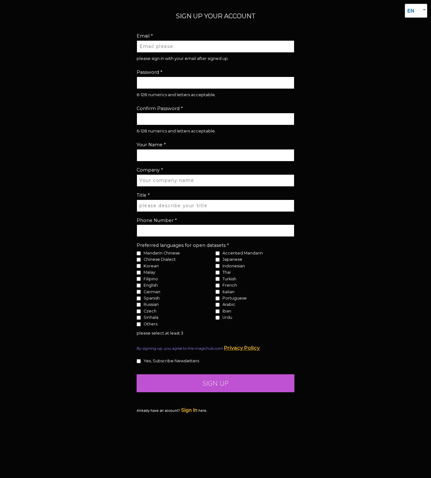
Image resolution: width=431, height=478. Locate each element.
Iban (226, 311)
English (151, 285)
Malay (149, 273)
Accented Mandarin (242, 253)
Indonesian (233, 266)
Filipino (151, 279)
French (229, 285)
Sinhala (151, 318)
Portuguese (234, 298)
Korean (151, 266)
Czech (150, 311)
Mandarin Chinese (162, 253)
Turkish (229, 279)
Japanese (232, 260)
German (152, 292)
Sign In (189, 410)
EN (410, 11)
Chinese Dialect (160, 260)
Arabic (228, 305)
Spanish (152, 298)
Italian (228, 292)
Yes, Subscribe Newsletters (171, 361)
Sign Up (215, 383)
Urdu (227, 318)
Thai (226, 273)
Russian (151, 305)
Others (150, 324)
